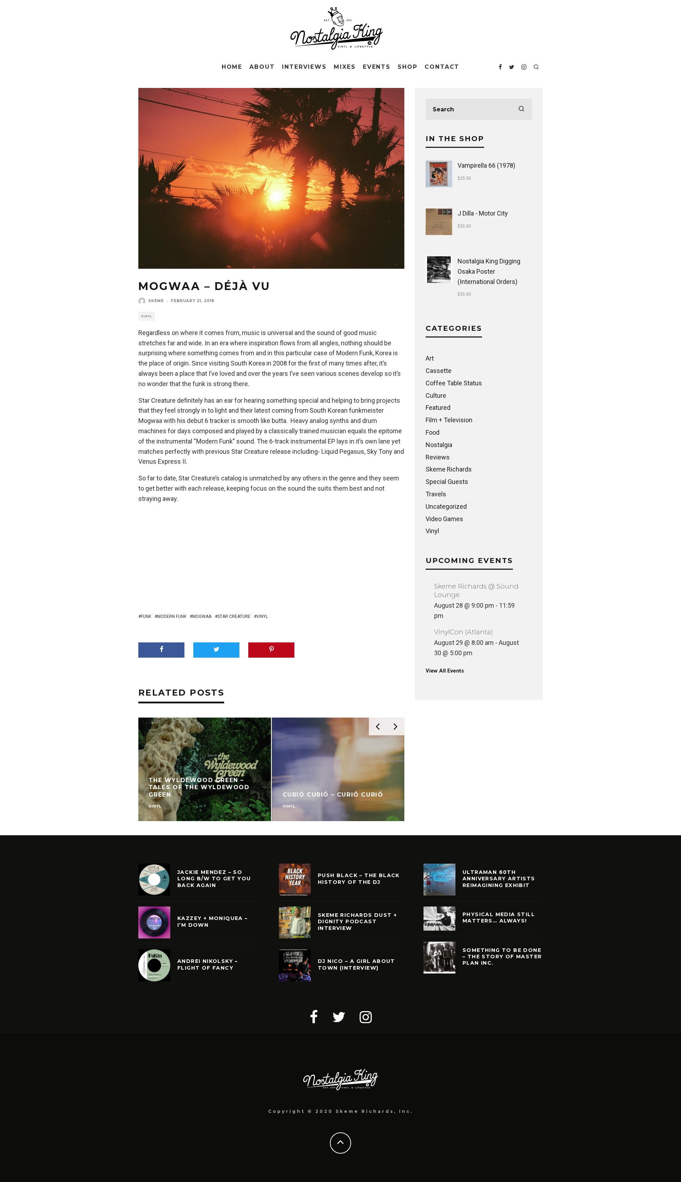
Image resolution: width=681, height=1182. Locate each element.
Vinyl (146, 316)
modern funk (171, 616)
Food (432, 432)
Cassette (439, 370)
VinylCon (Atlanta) (463, 632)
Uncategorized (446, 506)
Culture (436, 395)
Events (377, 66)
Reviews (438, 457)
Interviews (304, 66)
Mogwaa (201, 616)
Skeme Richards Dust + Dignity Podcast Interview (357, 921)
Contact (442, 66)
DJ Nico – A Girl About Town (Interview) (356, 964)
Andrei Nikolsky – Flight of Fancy (207, 964)
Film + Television (449, 420)
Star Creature (233, 616)
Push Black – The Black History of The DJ (359, 878)
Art (430, 358)
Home (232, 66)
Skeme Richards (449, 469)
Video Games (444, 519)
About (262, 66)
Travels (436, 494)
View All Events (445, 671)
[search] (521, 109)
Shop (407, 66)
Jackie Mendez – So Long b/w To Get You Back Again (214, 878)
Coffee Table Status (454, 383)
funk (146, 616)
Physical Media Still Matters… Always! (499, 917)
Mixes (345, 66)
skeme (156, 301)
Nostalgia (439, 444)
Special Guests (447, 481)
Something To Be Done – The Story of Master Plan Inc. (502, 956)
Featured (438, 407)
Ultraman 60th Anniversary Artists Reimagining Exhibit (499, 878)
